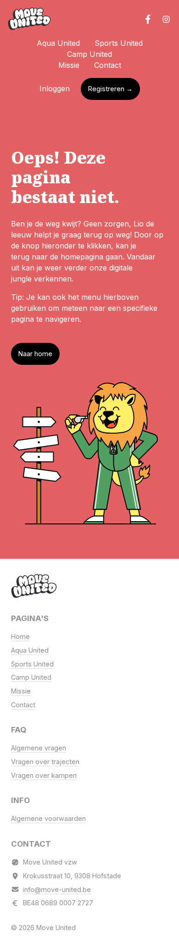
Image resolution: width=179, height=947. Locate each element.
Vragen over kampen (44, 775)
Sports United (119, 43)
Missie (68, 65)
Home (20, 636)
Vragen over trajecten (45, 761)
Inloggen (54, 88)
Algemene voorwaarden (48, 818)
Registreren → (110, 89)
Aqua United (58, 43)
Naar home (35, 354)
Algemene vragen (38, 748)
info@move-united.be (57, 889)
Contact (107, 65)
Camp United (89, 54)
